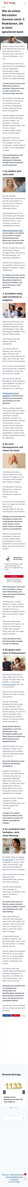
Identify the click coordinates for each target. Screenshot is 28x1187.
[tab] (10, 1107)
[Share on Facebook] (6, 1015)
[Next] (23, 1092)
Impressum (15, 1179)
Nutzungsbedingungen (14, 1177)
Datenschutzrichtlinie (18, 1174)
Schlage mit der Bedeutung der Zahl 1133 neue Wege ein (13, 1099)
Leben (4, 7)
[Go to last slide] (4, 1092)
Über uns (5, 1174)
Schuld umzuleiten (9, 684)
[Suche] (23, 1118)
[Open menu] (24, 3)
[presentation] (14, 1086)
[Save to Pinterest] (15, 1015)
